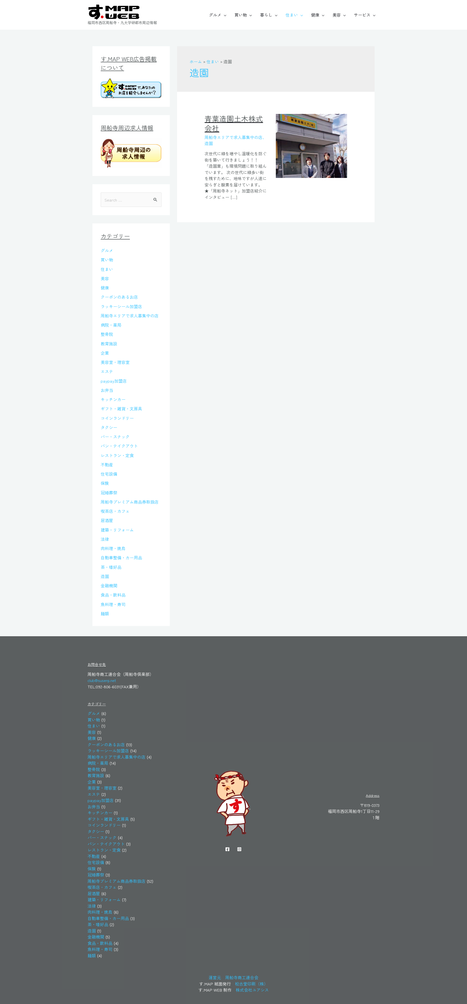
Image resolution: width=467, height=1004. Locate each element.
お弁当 (107, 390)
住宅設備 (109, 474)
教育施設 (109, 344)
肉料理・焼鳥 (113, 548)
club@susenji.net (102, 680)
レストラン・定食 (117, 455)
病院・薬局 (111, 325)
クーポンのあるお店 (119, 297)
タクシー (109, 427)
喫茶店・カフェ (115, 511)
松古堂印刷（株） (251, 984)
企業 (105, 353)
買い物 (240, 15)
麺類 (105, 613)
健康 (315, 15)
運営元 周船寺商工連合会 (233, 977)
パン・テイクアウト (119, 446)
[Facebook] (227, 849)
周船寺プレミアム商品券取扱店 (130, 502)
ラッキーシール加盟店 (121, 306)
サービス (362, 15)
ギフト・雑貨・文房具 (121, 408)
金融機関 (109, 585)
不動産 (107, 464)
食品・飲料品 (113, 595)
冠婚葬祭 (109, 492)
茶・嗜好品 (111, 567)
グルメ (215, 15)
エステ (107, 371)
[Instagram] (239, 849)
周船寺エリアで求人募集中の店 (130, 316)
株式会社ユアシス (252, 990)
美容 (336, 15)
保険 (105, 483)
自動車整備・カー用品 (121, 557)
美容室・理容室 (115, 362)
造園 (105, 576)
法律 (105, 539)
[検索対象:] (131, 200)
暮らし (266, 15)
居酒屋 (107, 520)
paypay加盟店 (114, 381)
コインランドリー (117, 418)
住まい (292, 15)
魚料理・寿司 (113, 604)
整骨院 (107, 334)
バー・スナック (115, 436)
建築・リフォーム (117, 530)
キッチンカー (113, 399)
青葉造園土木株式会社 (234, 123)
